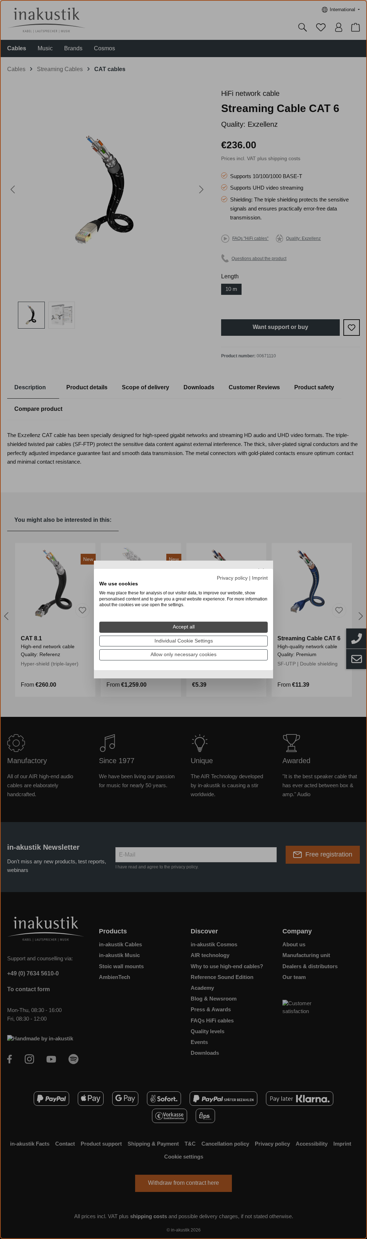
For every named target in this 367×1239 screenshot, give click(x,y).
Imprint (260, 578)
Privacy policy (232, 578)
